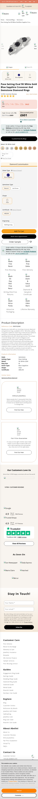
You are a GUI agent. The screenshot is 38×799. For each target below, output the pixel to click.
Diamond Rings (10, 20)
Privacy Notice (28, 622)
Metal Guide (7, 687)
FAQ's (5, 746)
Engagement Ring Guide (11, 673)
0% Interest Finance (10, 658)
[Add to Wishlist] (30, 242)
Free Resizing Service (10, 664)
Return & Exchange (9, 647)
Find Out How (19, 410)
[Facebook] (33, 756)
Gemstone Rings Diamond (9, 378)
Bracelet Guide (8, 690)
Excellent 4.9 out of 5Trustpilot (19, 6)
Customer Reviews (9, 735)
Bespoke (6, 655)
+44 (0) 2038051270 (21, 132)
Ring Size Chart (8, 720)
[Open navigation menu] (33, 13)
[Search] (19, 13)
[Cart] (27, 13)
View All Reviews (19, 543)
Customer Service (9, 756)
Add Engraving (8, 225)
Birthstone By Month (10, 708)
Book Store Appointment (19, 236)
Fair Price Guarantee (10, 741)
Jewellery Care (8, 717)
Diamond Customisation (19, 164)
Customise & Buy (19, 138)
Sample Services (8, 661)
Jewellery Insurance (9, 652)
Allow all (19, 790)
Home (2, 20)
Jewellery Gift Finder (10, 711)
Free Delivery (7, 644)
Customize (18, 795)
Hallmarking (7, 714)
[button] (19, 148)
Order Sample (15, 242)
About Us (6, 732)
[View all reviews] (8, 96)
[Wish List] (23, 13)
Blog (4, 703)
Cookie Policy (13, 781)
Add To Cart (19, 231)
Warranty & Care (8, 649)
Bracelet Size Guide (10, 722)
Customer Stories (9, 705)
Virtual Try (6, 743)
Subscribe (19, 627)
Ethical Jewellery (8, 738)
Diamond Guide (8, 685)
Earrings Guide (8, 676)
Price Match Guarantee (27, 120)
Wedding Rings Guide (10, 679)
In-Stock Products (30, 130)
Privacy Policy (30, 785)
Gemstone (20, 20)
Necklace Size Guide (10, 693)
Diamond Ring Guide (10, 682)
